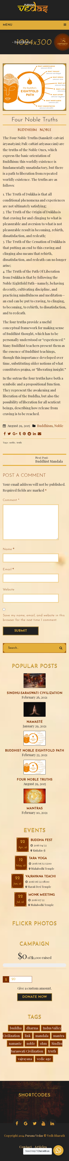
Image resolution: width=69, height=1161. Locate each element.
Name (7, 549)
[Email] (39, 433)
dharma (32, 1028)
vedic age (44, 1059)
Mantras (34, 808)
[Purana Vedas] (34, 7)
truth (19, 442)
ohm (43, 1043)
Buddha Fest (41, 840)
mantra (58, 1036)
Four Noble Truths (34, 779)
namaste (15, 1043)
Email (7, 569)
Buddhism (22, 42)
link (28, 1036)
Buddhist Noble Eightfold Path (34, 750)
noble (12, 442)
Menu (7, 24)
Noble (45, 130)
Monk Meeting (41, 894)
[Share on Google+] (15, 433)
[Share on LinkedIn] (34, 433)
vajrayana (25, 1059)
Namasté (34, 722)
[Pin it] (24, 433)
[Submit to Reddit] (29, 433)
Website (8, 589)
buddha (16, 1028)
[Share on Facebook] (5, 433)
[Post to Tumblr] (20, 433)
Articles (41, 1146)
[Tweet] (9, 433)
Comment (11, 500)
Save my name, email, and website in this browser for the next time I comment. (34, 618)
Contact (25, 1146)
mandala (41, 1036)
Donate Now (34, 997)
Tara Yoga (38, 858)
